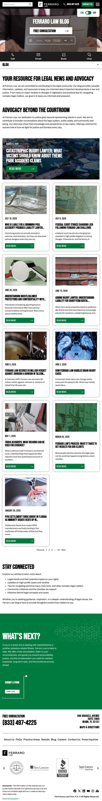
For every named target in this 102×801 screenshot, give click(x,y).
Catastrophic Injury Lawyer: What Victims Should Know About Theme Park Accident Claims (34, 156)
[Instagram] (93, 791)
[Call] (13, 55)
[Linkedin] (84, 791)
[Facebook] (75, 791)
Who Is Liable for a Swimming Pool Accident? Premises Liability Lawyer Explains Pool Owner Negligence (24, 228)
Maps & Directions (90, 727)
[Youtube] (88, 791)
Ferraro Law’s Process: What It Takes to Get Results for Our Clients (76, 445)
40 (58, 550)
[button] (61, 692)
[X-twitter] (79, 791)
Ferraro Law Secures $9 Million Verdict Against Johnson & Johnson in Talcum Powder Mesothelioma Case (25, 374)
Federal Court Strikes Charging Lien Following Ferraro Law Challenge (74, 226)
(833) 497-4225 (73, 4)
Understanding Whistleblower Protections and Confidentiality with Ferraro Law (24, 299)
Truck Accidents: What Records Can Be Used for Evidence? (25, 443)
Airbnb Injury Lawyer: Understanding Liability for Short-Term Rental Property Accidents (74, 301)
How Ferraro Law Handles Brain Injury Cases (75, 372)
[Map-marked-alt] (97, 791)
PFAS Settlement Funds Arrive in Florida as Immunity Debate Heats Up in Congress (26, 520)
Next (63, 550)
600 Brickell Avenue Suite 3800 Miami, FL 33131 (88, 719)
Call (13, 59)
